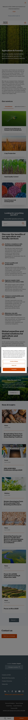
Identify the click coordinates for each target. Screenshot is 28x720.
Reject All (14, 365)
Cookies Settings (14, 361)
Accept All (14, 369)
